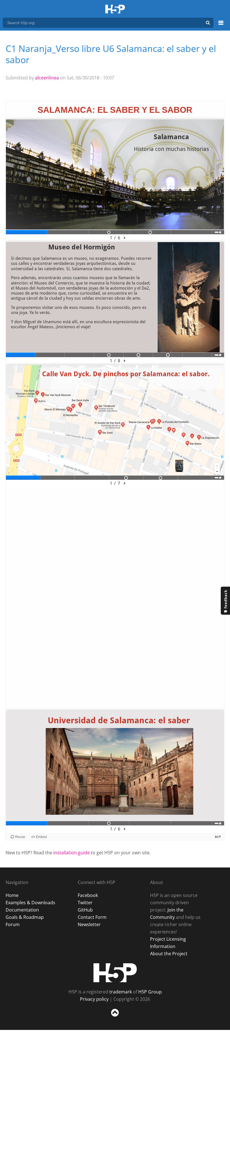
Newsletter (89, 924)
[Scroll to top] (115, 1017)
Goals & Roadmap (25, 917)
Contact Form (92, 917)
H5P (115, 973)
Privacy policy (94, 999)
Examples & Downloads (30, 902)
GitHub (85, 910)
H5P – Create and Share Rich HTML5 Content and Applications (115, 9)
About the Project (168, 954)
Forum (13, 924)
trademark (120, 992)
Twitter (85, 902)
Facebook (88, 895)
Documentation (22, 910)
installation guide (71, 853)
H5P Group (150, 992)
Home (12, 895)
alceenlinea (47, 78)
